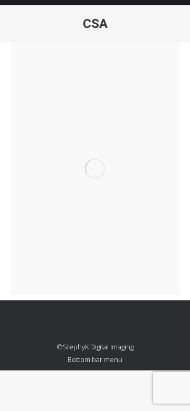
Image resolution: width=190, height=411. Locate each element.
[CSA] (95, 168)
